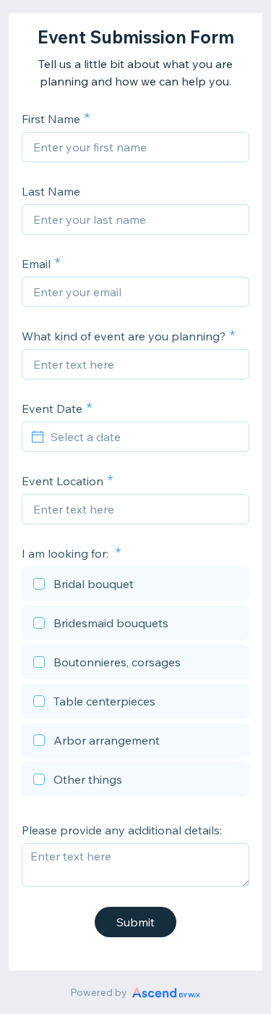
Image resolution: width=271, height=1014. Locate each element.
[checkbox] (135, 586)
